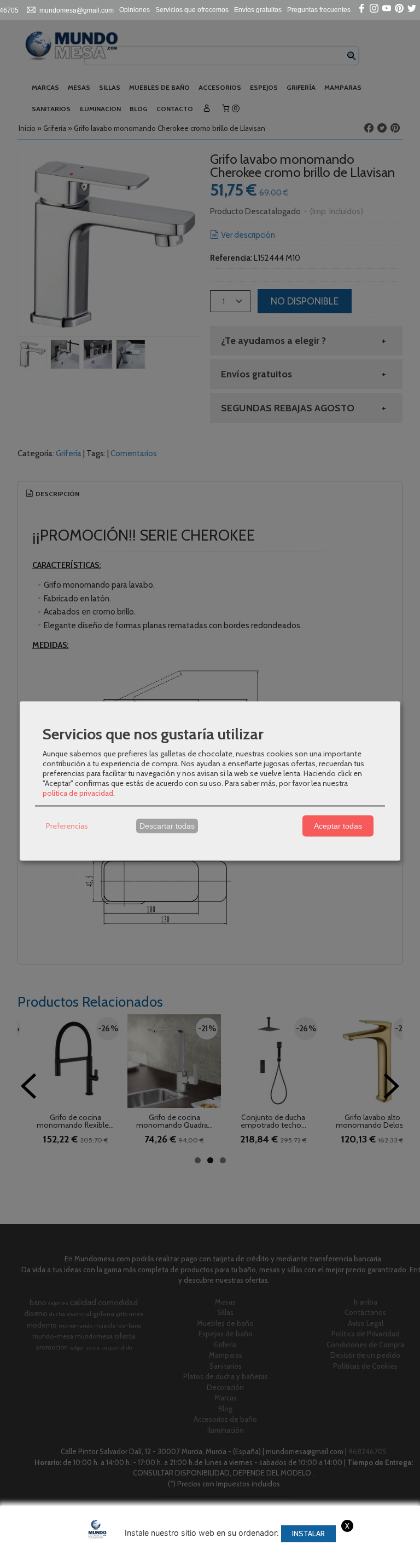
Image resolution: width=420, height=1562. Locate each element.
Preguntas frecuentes (319, 10)
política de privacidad (78, 792)
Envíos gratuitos (258, 10)
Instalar (308, 1533)
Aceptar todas (338, 826)
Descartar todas (167, 826)
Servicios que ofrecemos (192, 10)
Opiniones (134, 10)
